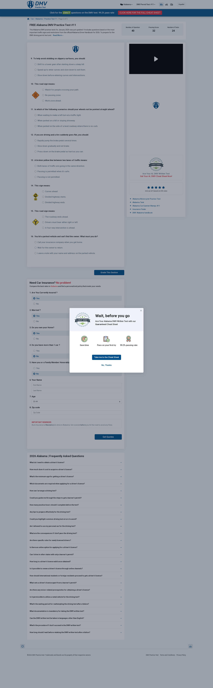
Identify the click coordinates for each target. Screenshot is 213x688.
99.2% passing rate (128, 345)
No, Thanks (106, 365)
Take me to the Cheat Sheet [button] (106, 357)
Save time (84, 345)
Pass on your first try (106, 345)
